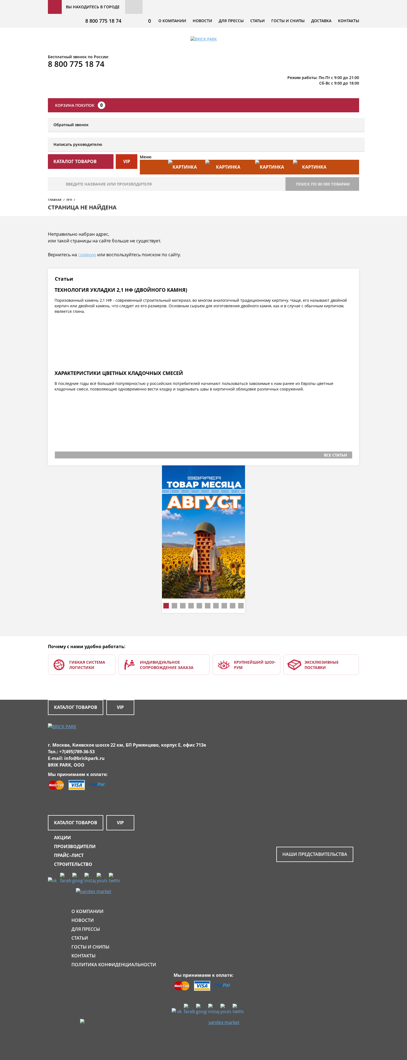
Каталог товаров (75, 707)
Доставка (321, 20)
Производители (75, 846)
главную (87, 255)
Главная (54, 200)
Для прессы (231, 20)
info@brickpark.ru (84, 758)
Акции (62, 838)
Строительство (73, 864)
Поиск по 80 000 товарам (323, 184)
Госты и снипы (288, 20)
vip (126, 161)
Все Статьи (335, 455)
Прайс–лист (69, 855)
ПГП (69, 200)
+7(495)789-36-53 (77, 752)
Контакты (348, 20)
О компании (172, 20)
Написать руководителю (77, 144)
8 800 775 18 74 (103, 20)
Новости (202, 20)
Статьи (257, 20)
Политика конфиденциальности (113, 965)
